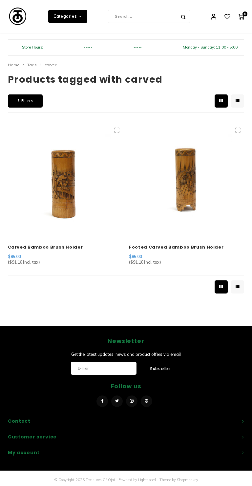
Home (13, 64)
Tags (32, 64)
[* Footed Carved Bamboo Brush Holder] (186, 180)
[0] (241, 16)
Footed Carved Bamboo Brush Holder (176, 247)
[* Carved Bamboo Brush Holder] (65, 180)
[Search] (183, 16)
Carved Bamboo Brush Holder (45, 247)
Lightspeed (147, 479)
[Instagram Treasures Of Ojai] (131, 401)
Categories (65, 16)
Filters (27, 100)
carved (51, 64)
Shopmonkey (187, 479)
